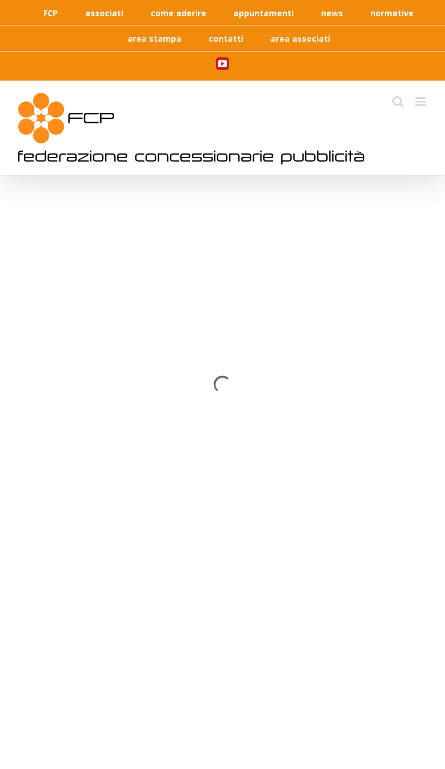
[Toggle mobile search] (398, 102)
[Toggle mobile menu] (421, 102)
